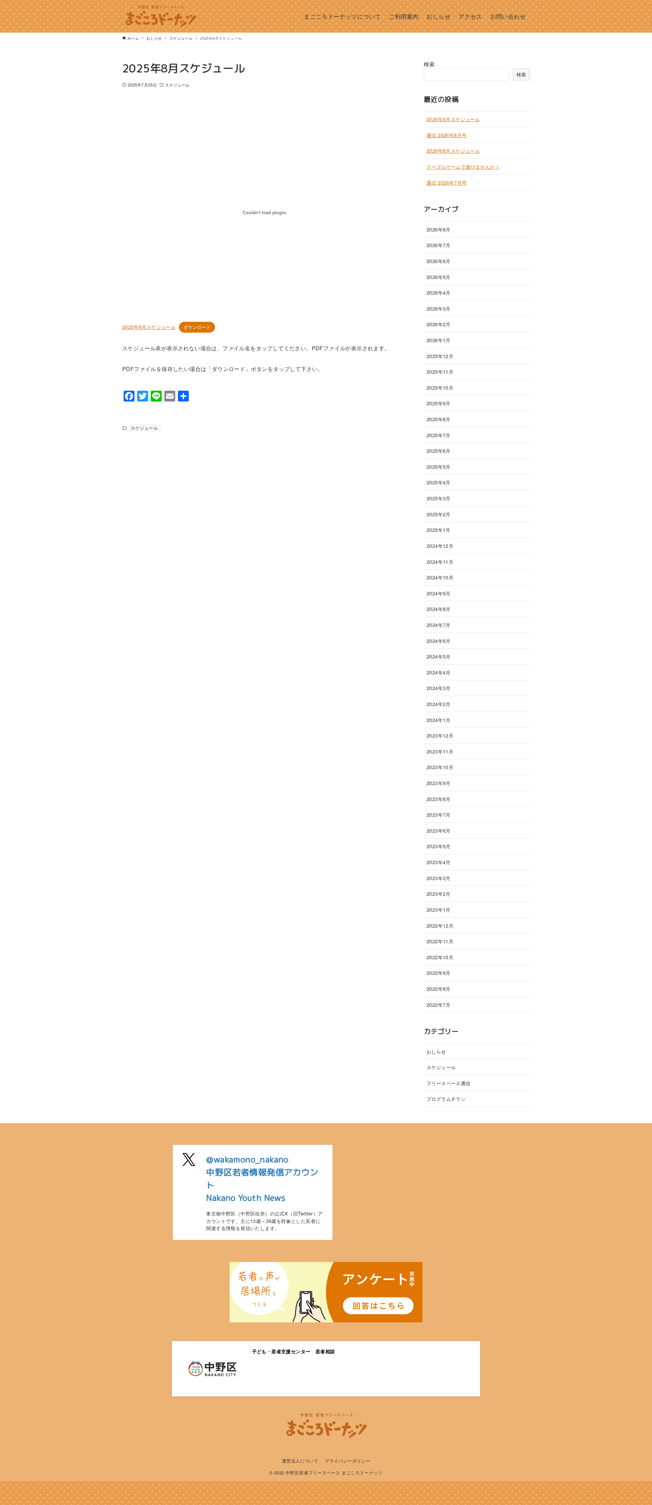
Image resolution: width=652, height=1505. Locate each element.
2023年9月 (439, 782)
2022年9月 (439, 972)
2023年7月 (439, 814)
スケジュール (177, 85)
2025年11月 (440, 371)
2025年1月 (439, 529)
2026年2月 (439, 324)
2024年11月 (440, 561)
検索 (429, 64)
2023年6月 (439, 830)
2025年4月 (439, 482)
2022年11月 (440, 941)
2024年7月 (439, 624)
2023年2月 (439, 893)
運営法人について (300, 1460)
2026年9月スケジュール (453, 119)
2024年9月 (439, 593)
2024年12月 (440, 545)
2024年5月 (439, 656)
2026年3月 (439, 308)
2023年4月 (439, 862)
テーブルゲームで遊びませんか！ (463, 166)
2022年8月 (439, 988)
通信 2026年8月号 (447, 134)
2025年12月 (440, 355)
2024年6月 (439, 640)
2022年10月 (440, 957)
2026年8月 (439, 229)
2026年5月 (439, 276)
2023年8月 (439, 798)
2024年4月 (439, 672)
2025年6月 (439, 450)
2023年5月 (439, 846)
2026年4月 (439, 292)
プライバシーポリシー (347, 1460)
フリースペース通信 (449, 1082)
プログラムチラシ (446, 1098)
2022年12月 (440, 925)
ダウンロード (197, 327)
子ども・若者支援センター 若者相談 (293, 1351)
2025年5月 (439, 466)
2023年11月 (440, 751)
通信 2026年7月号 (447, 182)
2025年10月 (440, 387)
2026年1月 (439, 339)
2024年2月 (439, 703)
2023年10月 (440, 766)
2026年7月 (439, 244)
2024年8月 (439, 608)
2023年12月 (440, 735)
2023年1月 (439, 909)
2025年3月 (439, 498)
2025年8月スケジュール (149, 326)
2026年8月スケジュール (453, 150)
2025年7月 (439, 435)
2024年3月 (439, 687)
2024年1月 (439, 719)
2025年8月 (439, 419)
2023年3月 (439, 877)
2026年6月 (439, 260)
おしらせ (436, 1051)
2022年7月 (439, 1004)
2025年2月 (439, 514)
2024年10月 (440, 577)
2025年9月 (439, 403)
